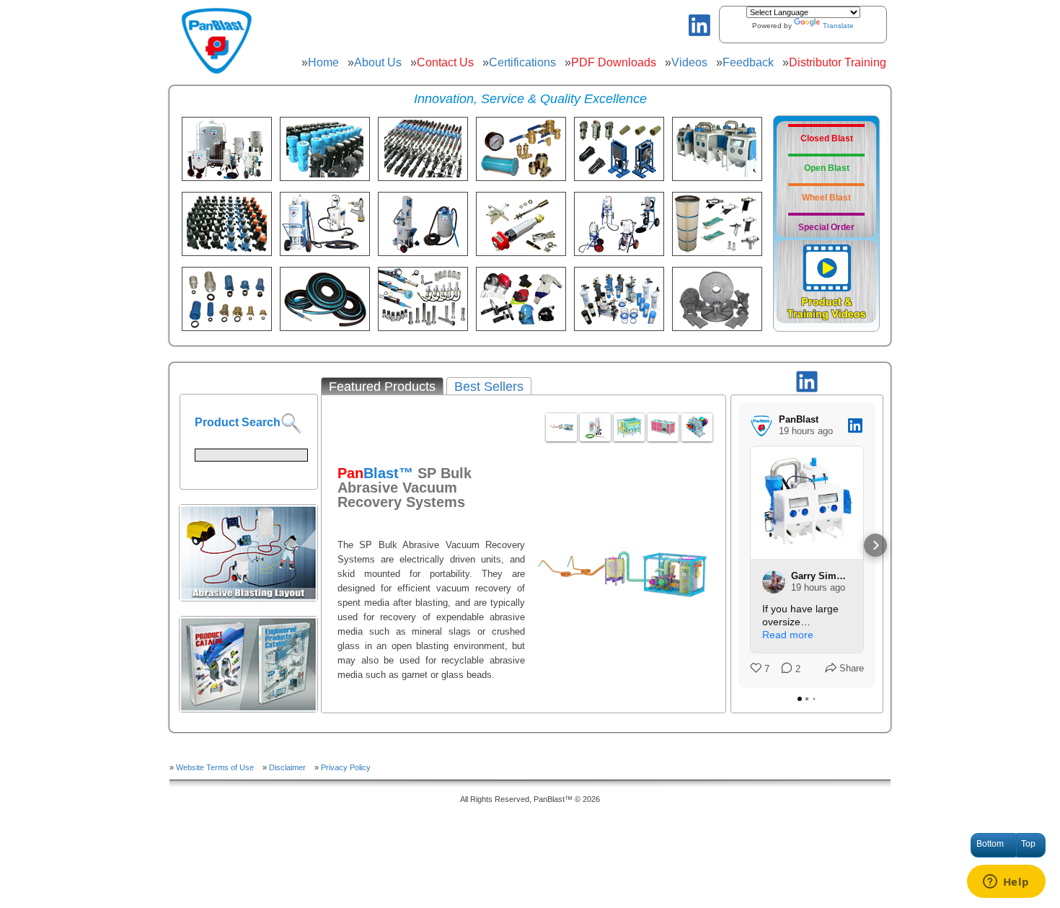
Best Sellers (489, 386)
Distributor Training (837, 62)
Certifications (522, 62)
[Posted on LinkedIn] (855, 425)
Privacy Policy (346, 767)
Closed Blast (826, 138)
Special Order (826, 227)
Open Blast (826, 168)
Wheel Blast (826, 198)
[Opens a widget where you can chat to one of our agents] (1006, 883)
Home (323, 62)
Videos (689, 62)
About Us (378, 62)
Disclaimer (287, 767)
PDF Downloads (613, 62)
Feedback (748, 62)
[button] (738, 545)
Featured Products (382, 386)
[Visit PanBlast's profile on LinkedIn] (761, 425)
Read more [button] (787, 634)
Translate (838, 26)
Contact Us (445, 62)
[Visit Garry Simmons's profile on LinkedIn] (773, 582)
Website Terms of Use (215, 767)
